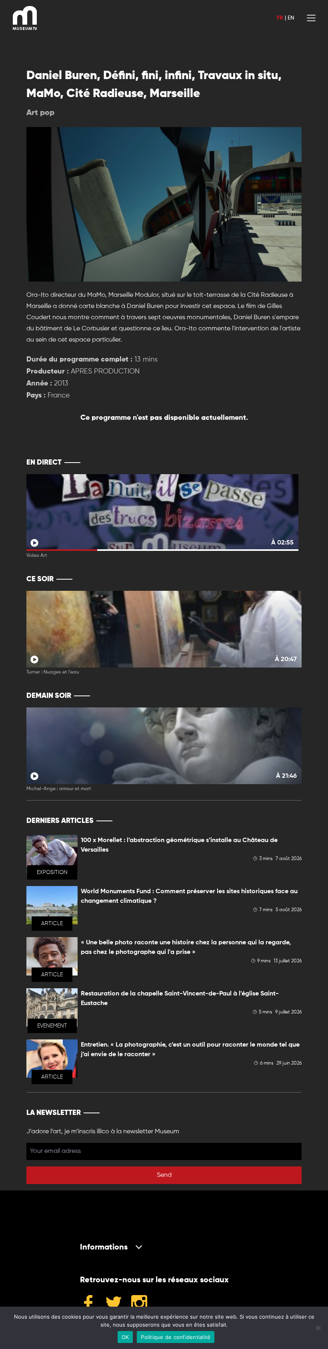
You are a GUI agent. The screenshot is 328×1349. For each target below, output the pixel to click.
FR (280, 18)
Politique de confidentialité (175, 1337)
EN (291, 18)
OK (125, 1337)
